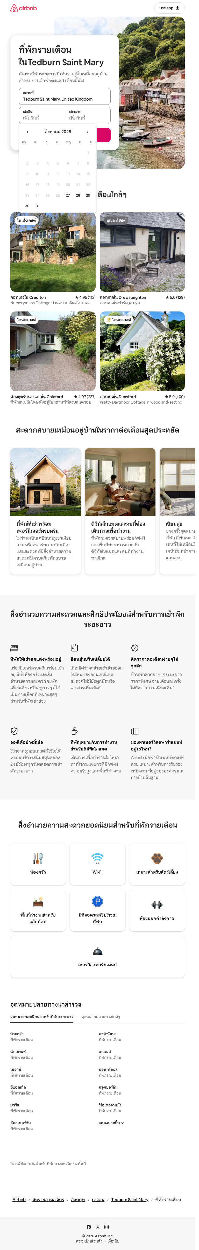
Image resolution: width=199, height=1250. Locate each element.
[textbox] (42, 118)
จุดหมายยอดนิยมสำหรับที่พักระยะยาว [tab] (41, 1016)
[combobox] (64, 99)
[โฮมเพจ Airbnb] (23, 8)
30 (27, 206)
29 (88, 195)
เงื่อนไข (113, 1241)
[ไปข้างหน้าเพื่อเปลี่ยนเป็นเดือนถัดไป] (87, 131)
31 (37, 206)
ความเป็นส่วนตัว (89, 1241)
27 (68, 195)
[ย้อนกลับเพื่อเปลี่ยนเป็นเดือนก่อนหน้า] (28, 131)
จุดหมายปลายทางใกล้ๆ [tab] (101, 1016)
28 (78, 195)
